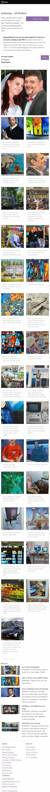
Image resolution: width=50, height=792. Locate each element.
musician (13, 356)
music (8, 356)
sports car (11, 605)
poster (4, 148)
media (4, 322)
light (7, 426)
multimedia (18, 322)
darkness (11, 426)
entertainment (31, 216)
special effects (11, 501)
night (10, 433)
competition (34, 390)
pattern (5, 501)
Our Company (30, 747)
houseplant (6, 216)
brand (13, 182)
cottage (5, 286)
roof (8, 286)
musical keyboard (12, 428)
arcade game (34, 254)
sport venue (43, 397)
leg (39, 252)
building (12, 286)
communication (32, 356)
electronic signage (12, 571)
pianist (29, 322)
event (35, 180)
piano (29, 318)
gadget (8, 322)
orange (5, 178)
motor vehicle (8, 390)
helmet (33, 142)
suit (41, 178)
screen (4, 318)
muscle (42, 498)
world (29, 142)
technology (6, 144)
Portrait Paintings (8, 752)
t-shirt (41, 252)
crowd (39, 180)
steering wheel (6, 397)
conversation (31, 358)
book (17, 180)
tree (14, 496)
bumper (13, 649)
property (8, 212)
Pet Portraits (6, 749)
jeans (33, 250)
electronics (41, 428)
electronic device (7, 146)
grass (16, 498)
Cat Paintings (6, 765)
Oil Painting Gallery (8, 747)
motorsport (12, 611)
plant (12, 212)
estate (16, 286)
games (20, 254)
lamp (15, 532)
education (12, 360)
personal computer (33, 428)
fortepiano (35, 322)
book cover (12, 180)
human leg (30, 220)
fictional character (10, 252)
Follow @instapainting (9, 791)
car (3, 390)
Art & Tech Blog (31, 757)
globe (29, 146)
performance (6, 358)
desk (35, 566)
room (29, 254)
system (43, 534)
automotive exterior (10, 609)
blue (29, 390)
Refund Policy (30, 755)
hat (4, 142)
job (16, 467)
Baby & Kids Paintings (9, 755)
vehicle (15, 390)
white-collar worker (14, 144)
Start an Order (37, 19)
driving (15, 392)
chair (43, 180)
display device (37, 144)
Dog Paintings (6, 762)
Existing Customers (8, 784)
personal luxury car (16, 397)
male (32, 465)
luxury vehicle (9, 394)
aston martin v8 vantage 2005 (13, 643)
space (29, 144)
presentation (35, 537)
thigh (33, 214)
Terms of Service (31, 752)
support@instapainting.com (11, 781)
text (4, 566)
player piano (35, 327)
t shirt (13, 467)
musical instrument (37, 318)
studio (14, 534)
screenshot (34, 284)
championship (31, 397)
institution (5, 465)
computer (38, 611)
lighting (16, 426)
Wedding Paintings (8, 757)
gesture (7, 142)
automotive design (8, 392)
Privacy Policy (31, 749)
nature (8, 250)
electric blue (15, 146)
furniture (30, 501)
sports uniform (35, 212)
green (4, 250)
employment (31, 182)
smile (4, 212)
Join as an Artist (7, 773)
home (9, 284)
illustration (14, 254)
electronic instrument (33, 320)
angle (39, 534)
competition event (38, 218)
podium (43, 394)
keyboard (42, 320)
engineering (36, 178)
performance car (7, 651)
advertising (6, 182)
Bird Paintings (7, 770)
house (13, 284)
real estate (9, 214)
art (32, 144)
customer (30, 178)
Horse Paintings (7, 768)
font (11, 142)
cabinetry (15, 214)
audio (10, 534)
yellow (29, 284)
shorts (29, 212)
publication (15, 142)
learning (18, 360)
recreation (34, 252)
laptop (29, 605)
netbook (38, 609)
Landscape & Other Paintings (11, 760)
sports (37, 397)
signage (5, 571)
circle (43, 144)
